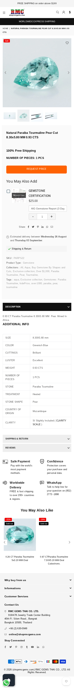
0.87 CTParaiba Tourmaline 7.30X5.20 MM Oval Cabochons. (54, 560)
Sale (7, 41)
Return (27, 248)
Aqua (27, 267)
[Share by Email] (52, 227)
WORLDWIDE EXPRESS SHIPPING (37, 21)
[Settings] (69, 12)
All (21, 267)
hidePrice (25, 283)
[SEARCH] (58, 12)
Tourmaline (32, 275)
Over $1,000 (42, 271)
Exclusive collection (24, 271)
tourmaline (12, 287)
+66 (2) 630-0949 (18, 628)
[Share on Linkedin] (42, 227)
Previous (5, 72)
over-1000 (36, 283)
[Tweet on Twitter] (33, 227)
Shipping (16, 248)
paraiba (47, 283)
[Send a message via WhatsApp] (6, 683)
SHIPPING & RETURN (16, 438)
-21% (8, 519)
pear (55, 283)
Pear (22, 275)
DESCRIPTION (13, 307)
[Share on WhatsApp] (47, 227)
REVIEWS (10, 448)
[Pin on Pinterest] (38, 227)
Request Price (36, 169)
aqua (16, 279)
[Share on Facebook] (28, 227)
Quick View (20, 195)
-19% (42, 519)
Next (68, 72)
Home (5, 28)
